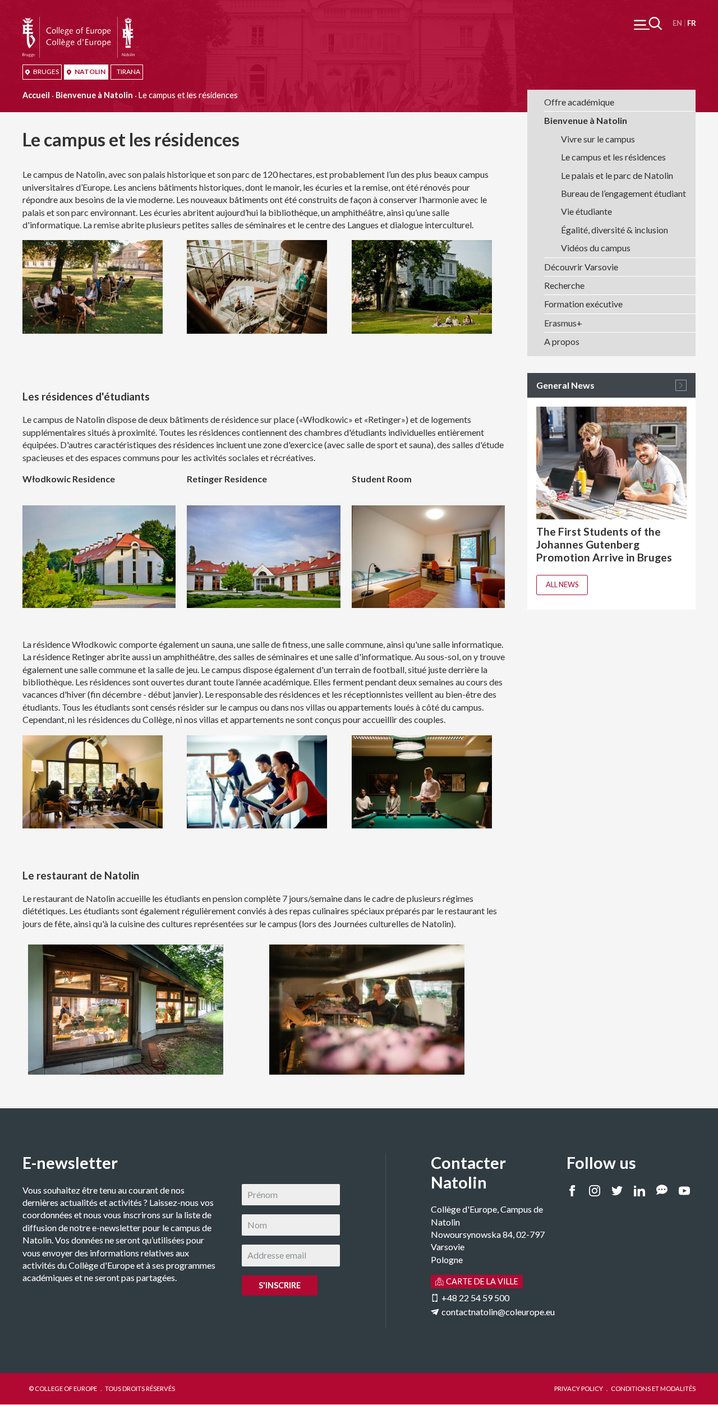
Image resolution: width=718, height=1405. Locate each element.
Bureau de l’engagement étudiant (623, 193)
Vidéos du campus (595, 247)
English (677, 23)
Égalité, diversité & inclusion (614, 229)
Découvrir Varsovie (581, 266)
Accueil (36, 95)
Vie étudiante (586, 211)
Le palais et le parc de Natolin (617, 175)
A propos (561, 341)
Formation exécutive (583, 303)
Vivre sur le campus (598, 138)
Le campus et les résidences (613, 156)
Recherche (564, 285)
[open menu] (648, 23)
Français (691, 23)
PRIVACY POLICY (578, 1388)
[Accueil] (78, 22)
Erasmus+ (563, 322)
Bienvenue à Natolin (94, 95)
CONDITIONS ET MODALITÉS (653, 1388)
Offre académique (579, 101)
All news (562, 584)
